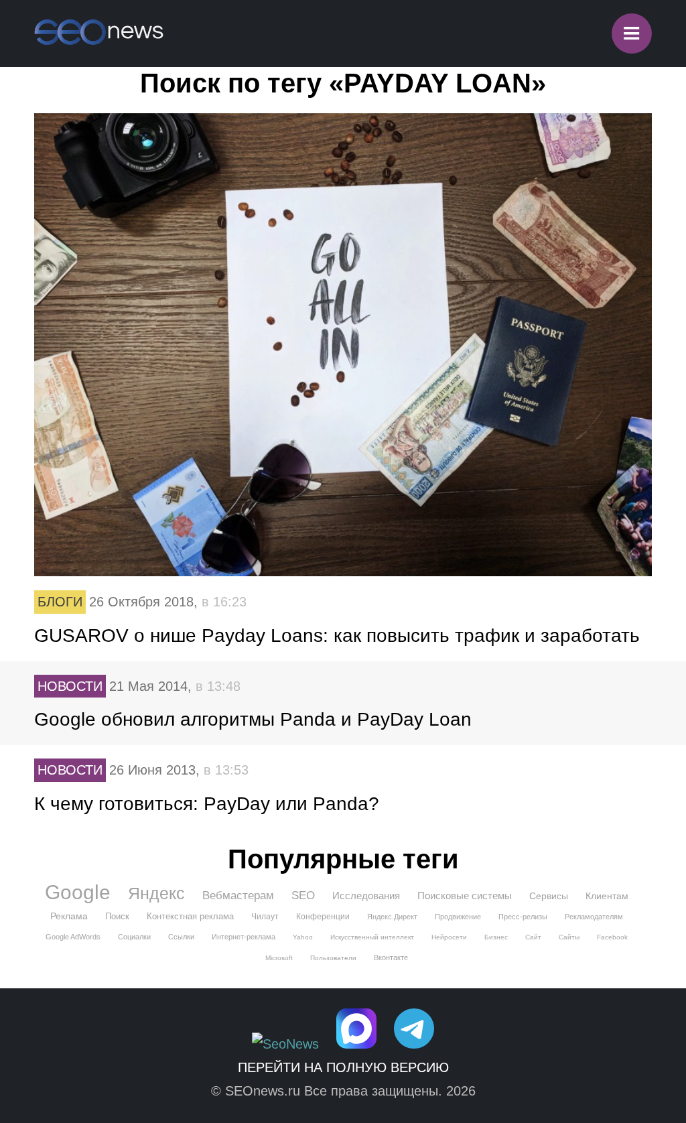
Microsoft (279, 958)
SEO (303, 895)
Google (78, 892)
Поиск (117, 916)
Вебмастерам (238, 895)
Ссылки (181, 937)
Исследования (366, 895)
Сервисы (548, 895)
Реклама (69, 916)
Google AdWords (73, 937)
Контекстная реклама (190, 916)
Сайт (533, 937)
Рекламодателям (594, 917)
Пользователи (333, 958)
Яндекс (156, 893)
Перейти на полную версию (343, 1067)
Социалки (134, 937)
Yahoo (303, 937)
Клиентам (607, 895)
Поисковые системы (464, 895)
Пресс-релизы (522, 917)
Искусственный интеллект (372, 937)
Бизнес (496, 937)
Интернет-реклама (243, 937)
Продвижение (458, 917)
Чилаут (265, 916)
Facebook (612, 937)
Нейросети (449, 937)
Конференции (323, 916)
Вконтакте (391, 957)
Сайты (569, 937)
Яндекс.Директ (392, 917)
